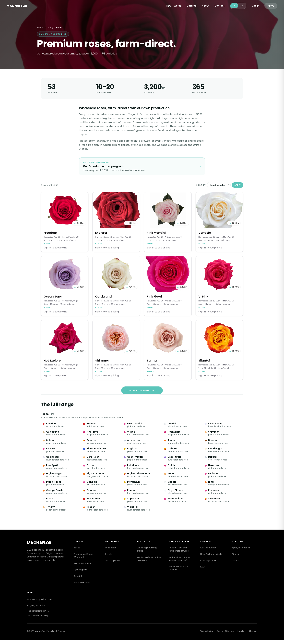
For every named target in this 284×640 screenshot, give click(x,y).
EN (234, 5)
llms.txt (241, 631)
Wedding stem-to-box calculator (149, 558)
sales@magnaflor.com (39, 599)
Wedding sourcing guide (147, 549)
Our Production (208, 547)
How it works (173, 5)
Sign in (255, 5)
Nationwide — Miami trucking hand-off (179, 558)
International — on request (178, 568)
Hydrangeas (80, 569)
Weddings (110, 547)
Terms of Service (225, 631)
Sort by (201, 185)
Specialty (78, 576)
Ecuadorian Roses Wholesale (83, 556)
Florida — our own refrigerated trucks (179, 549)
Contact (219, 5)
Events (108, 554)
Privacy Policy (206, 631)
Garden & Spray (82, 563)
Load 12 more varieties (142, 390)
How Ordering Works (211, 554)
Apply (271, 5)
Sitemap (252, 631)
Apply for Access (241, 547)
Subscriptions (112, 560)
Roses (45, 414)
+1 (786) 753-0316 (36, 605)
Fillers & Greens (82, 582)
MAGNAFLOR (17, 5)
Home (40, 27)
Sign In (235, 554)
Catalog (192, 5)
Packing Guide (208, 560)
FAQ (202, 566)
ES (242, 5)
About (205, 5)
